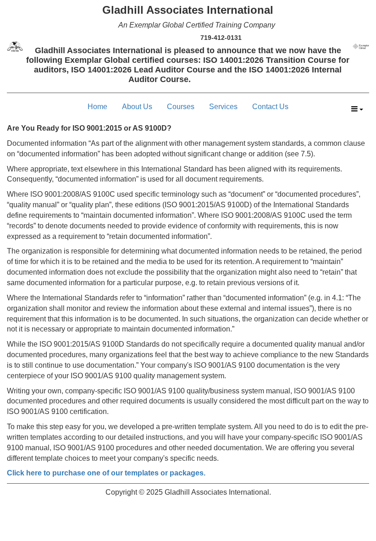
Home (97, 106)
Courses (180, 106)
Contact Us (270, 106)
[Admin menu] (357, 109)
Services (223, 106)
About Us (137, 106)
